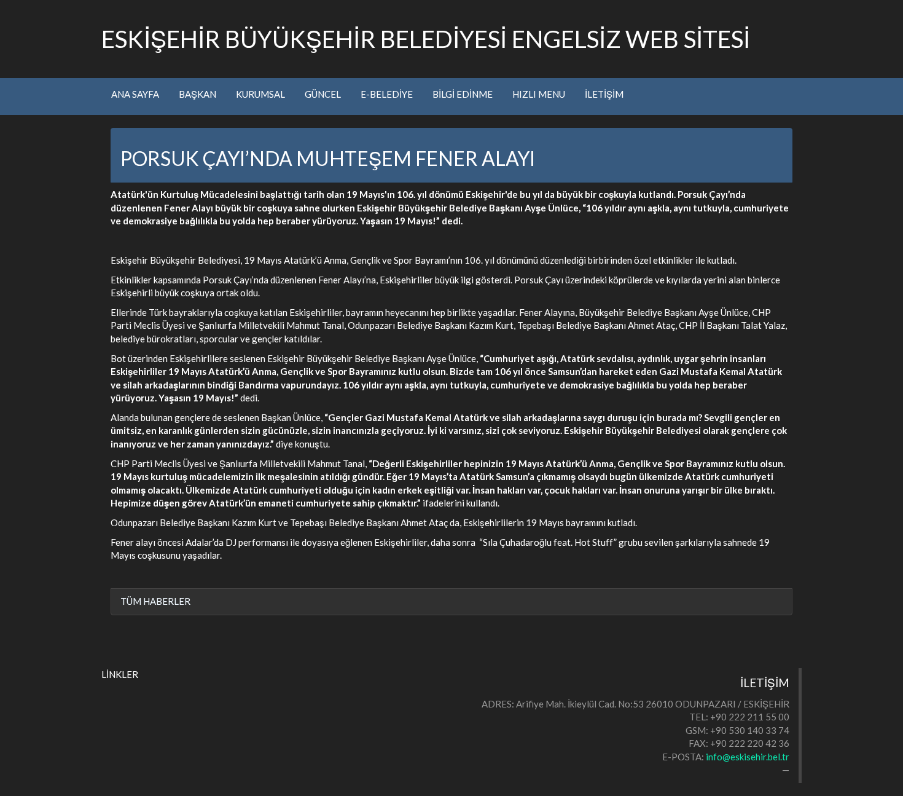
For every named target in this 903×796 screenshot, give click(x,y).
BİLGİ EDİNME (462, 94)
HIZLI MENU (538, 94)
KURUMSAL (260, 94)
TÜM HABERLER (155, 601)
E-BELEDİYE (387, 94)
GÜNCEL (323, 94)
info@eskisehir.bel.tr (747, 756)
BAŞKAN (197, 94)
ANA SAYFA (135, 94)
